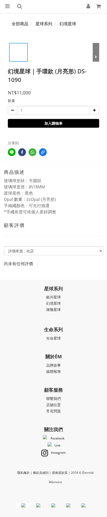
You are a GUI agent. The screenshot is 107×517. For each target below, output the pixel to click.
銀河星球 (53, 297)
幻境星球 (67, 24)
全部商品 (20, 24)
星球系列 (44, 24)
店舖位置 (53, 404)
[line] (12, 152)
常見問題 (53, 411)
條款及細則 (41, 472)
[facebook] (22, 152)
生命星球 (53, 338)
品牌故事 (53, 365)
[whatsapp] (32, 152)
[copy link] (43, 152)
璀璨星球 (53, 309)
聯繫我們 (53, 398)
